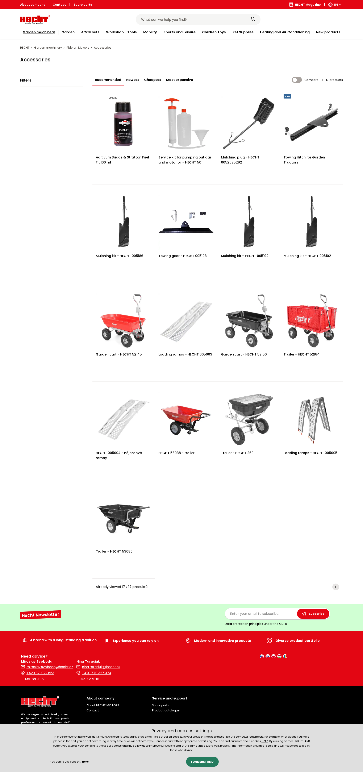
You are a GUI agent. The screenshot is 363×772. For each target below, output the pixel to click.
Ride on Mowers (78, 47)
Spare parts (83, 5)
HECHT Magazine (308, 5)
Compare (311, 80)
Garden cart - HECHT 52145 (119, 354)
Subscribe (316, 614)
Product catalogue (166, 710)
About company (32, 5)
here (85, 761)
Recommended (108, 79)
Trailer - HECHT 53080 (114, 551)
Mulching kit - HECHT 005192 (244, 255)
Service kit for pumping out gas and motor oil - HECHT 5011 (185, 160)
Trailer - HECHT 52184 (302, 354)
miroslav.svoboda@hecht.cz (49, 666)
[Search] (252, 19)
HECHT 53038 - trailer (176, 452)
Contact (59, 5)
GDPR (283, 624)
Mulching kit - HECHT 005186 (119, 255)
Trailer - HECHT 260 (237, 452)
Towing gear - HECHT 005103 (182, 255)
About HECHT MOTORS (103, 705)
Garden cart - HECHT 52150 (244, 354)
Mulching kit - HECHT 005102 (307, 255)
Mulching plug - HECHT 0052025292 (240, 160)
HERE (265, 741)
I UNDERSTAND (202, 762)
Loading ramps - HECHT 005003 (185, 354)
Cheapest (152, 79)
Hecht (25, 47)
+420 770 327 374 (96, 673)
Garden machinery (48, 47)
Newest (132, 79)
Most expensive (179, 79)
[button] (116, 698)
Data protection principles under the (256, 624)
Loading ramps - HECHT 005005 (310, 452)
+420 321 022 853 (40, 673)
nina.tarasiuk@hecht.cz (101, 666)
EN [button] (336, 5)
